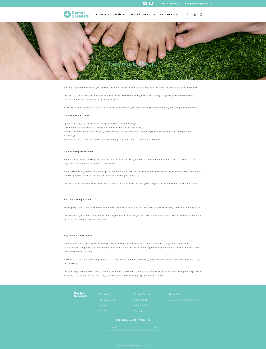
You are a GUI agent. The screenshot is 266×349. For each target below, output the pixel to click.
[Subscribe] (155, 327)
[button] (189, 14)
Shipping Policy (142, 299)
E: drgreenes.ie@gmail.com (199, 3)
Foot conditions (107, 299)
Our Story (104, 305)
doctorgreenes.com (129, 345)
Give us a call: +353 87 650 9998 (184, 300)
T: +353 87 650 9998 (169, 3)
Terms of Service (142, 294)
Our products (105, 294)
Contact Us (139, 311)
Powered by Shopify (142, 345)
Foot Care (104, 311)
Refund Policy (141, 305)
